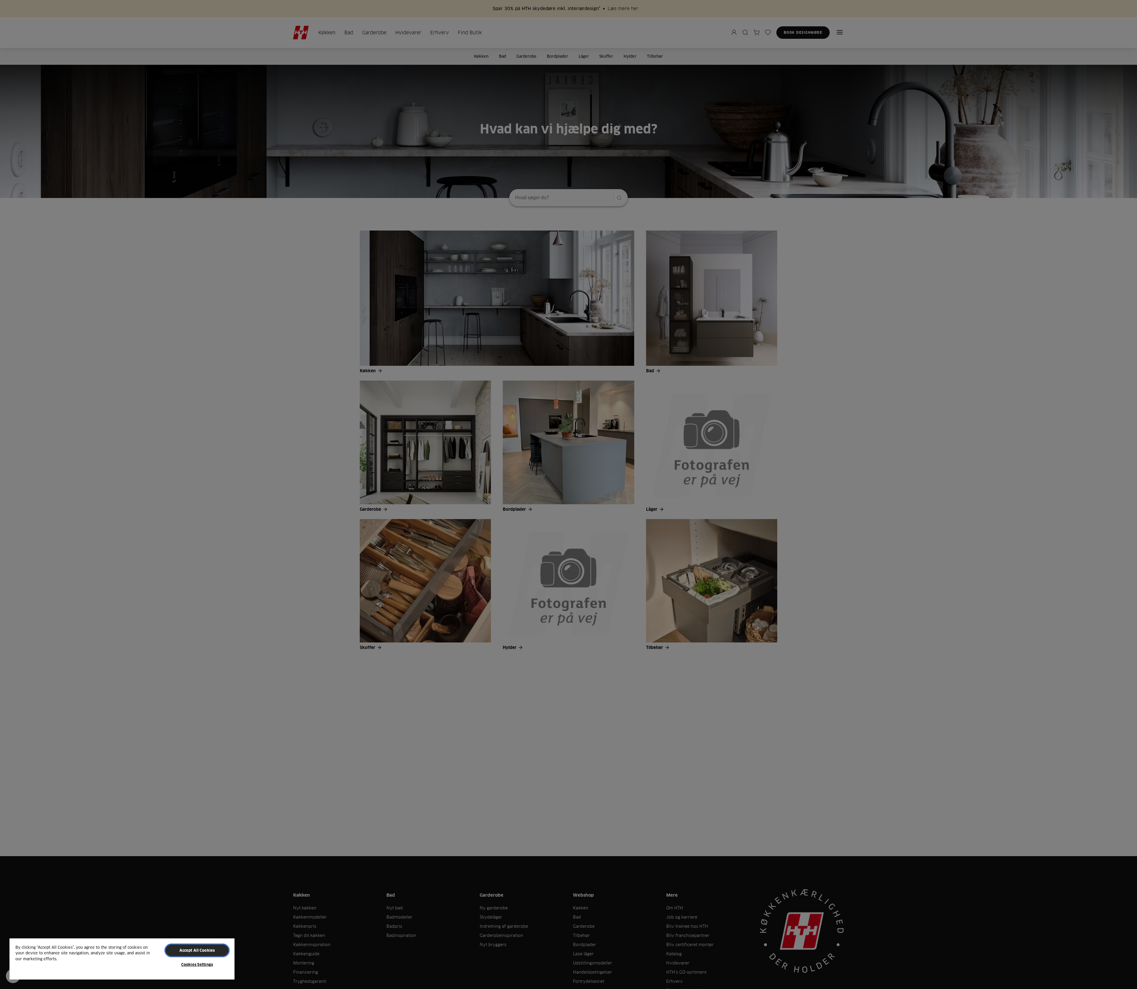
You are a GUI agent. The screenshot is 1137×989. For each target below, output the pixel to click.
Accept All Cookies (197, 950)
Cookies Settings (197, 964)
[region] (122, 959)
